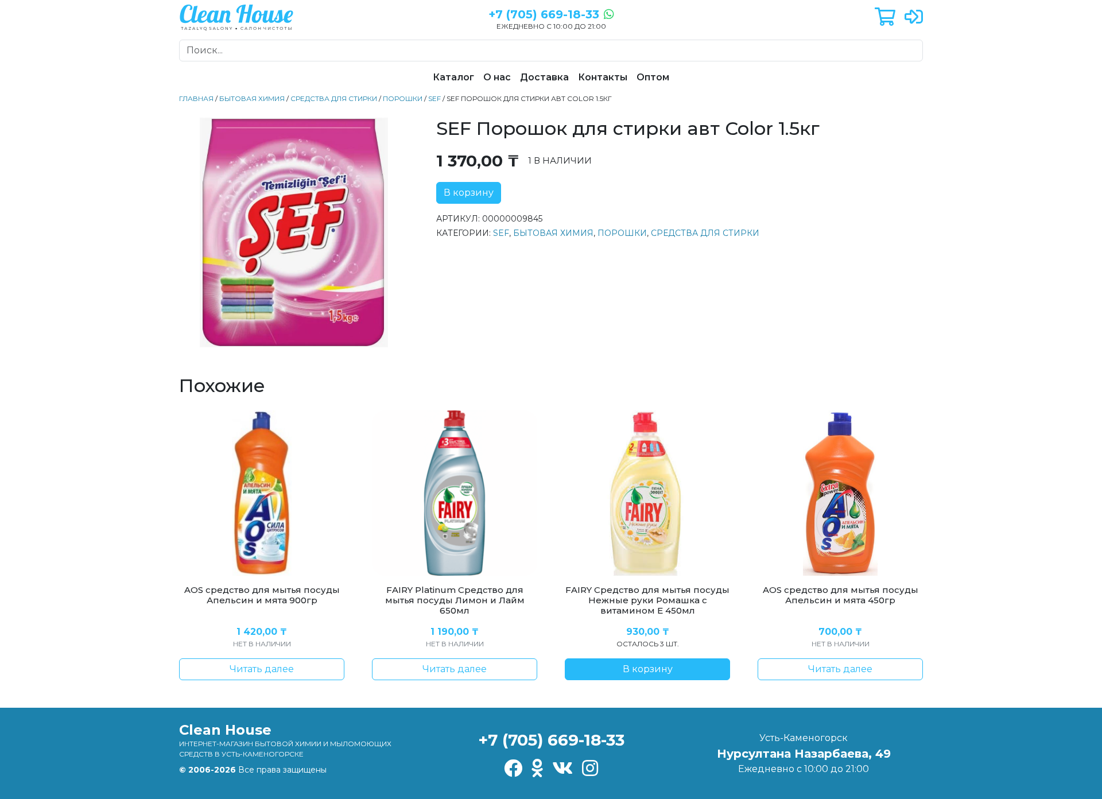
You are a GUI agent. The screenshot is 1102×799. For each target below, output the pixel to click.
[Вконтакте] (562, 769)
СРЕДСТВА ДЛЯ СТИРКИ (333, 98)
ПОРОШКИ (402, 98)
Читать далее (262, 669)
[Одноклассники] (537, 769)
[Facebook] (513, 769)
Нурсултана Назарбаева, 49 (804, 754)
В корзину (469, 192)
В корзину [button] (648, 669)
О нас (497, 77)
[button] (885, 17)
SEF (434, 98)
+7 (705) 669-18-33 (551, 740)
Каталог (453, 77)
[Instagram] (590, 769)
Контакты (602, 77)
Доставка (544, 77)
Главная (196, 98)
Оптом (653, 77)
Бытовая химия (252, 98)
